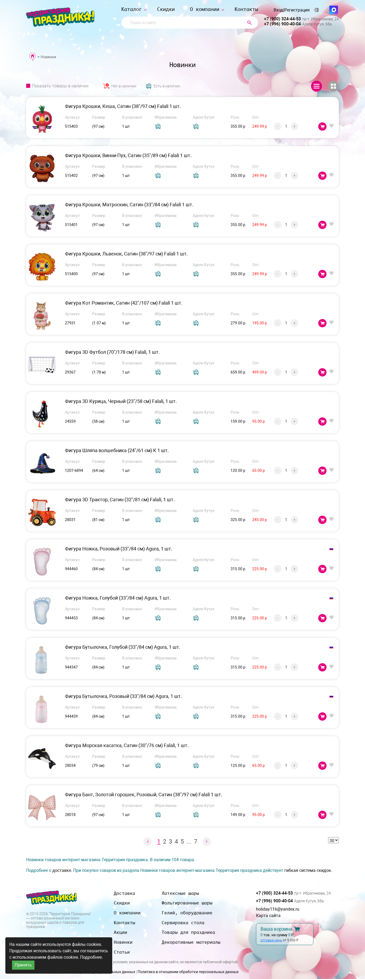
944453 (71, 618)
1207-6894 (74, 470)
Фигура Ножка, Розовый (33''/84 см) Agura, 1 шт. (118, 548)
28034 (70, 765)
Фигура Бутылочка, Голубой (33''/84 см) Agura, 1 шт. (122, 647)
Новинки (123, 942)
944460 (71, 569)
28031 (70, 520)
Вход (278, 10)
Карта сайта (268, 915)
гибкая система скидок (307, 870)
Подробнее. (91, 957)
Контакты (246, 9)
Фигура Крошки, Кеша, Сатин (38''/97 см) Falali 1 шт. (123, 106)
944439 (71, 716)
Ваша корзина (276, 929)
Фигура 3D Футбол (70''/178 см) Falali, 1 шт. (112, 352)
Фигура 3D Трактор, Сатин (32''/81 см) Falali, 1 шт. (120, 499)
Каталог (131, 9)
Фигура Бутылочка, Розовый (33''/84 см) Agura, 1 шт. (123, 696)
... (189, 841)
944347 (71, 667)
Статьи (122, 952)
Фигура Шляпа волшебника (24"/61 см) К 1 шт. (117, 450)
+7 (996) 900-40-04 (282, 23)
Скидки (166, 9)
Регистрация (297, 10)
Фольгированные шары (187, 903)
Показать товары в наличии (60, 86)
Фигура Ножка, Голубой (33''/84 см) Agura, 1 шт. (118, 598)
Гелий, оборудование (187, 912)
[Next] (207, 841)
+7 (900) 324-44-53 (282, 18)
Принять (23, 965)
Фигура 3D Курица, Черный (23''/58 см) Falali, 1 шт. (121, 401)
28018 (70, 815)
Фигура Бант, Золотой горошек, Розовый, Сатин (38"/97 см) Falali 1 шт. (143, 794)
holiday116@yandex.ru (277, 909)
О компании (204, 9)
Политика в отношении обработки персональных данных (188, 972)
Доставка (124, 893)
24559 (70, 421)
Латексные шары (180, 893)
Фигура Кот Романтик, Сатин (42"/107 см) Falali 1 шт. (124, 303)
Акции (120, 932)
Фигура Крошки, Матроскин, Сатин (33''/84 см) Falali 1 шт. (129, 204)
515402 (71, 175)
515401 (71, 225)
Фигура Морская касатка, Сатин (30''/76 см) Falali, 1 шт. (127, 745)
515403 (71, 126)
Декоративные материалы (191, 942)
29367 (70, 372)
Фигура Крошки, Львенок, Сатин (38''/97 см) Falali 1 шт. (126, 254)
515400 (71, 274)
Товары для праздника (188, 932)
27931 (70, 323)
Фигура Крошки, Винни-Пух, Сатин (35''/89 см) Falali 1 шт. (128, 155)
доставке (61, 870)
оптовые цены (271, 940)
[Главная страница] (32, 57)
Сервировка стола (183, 922)
